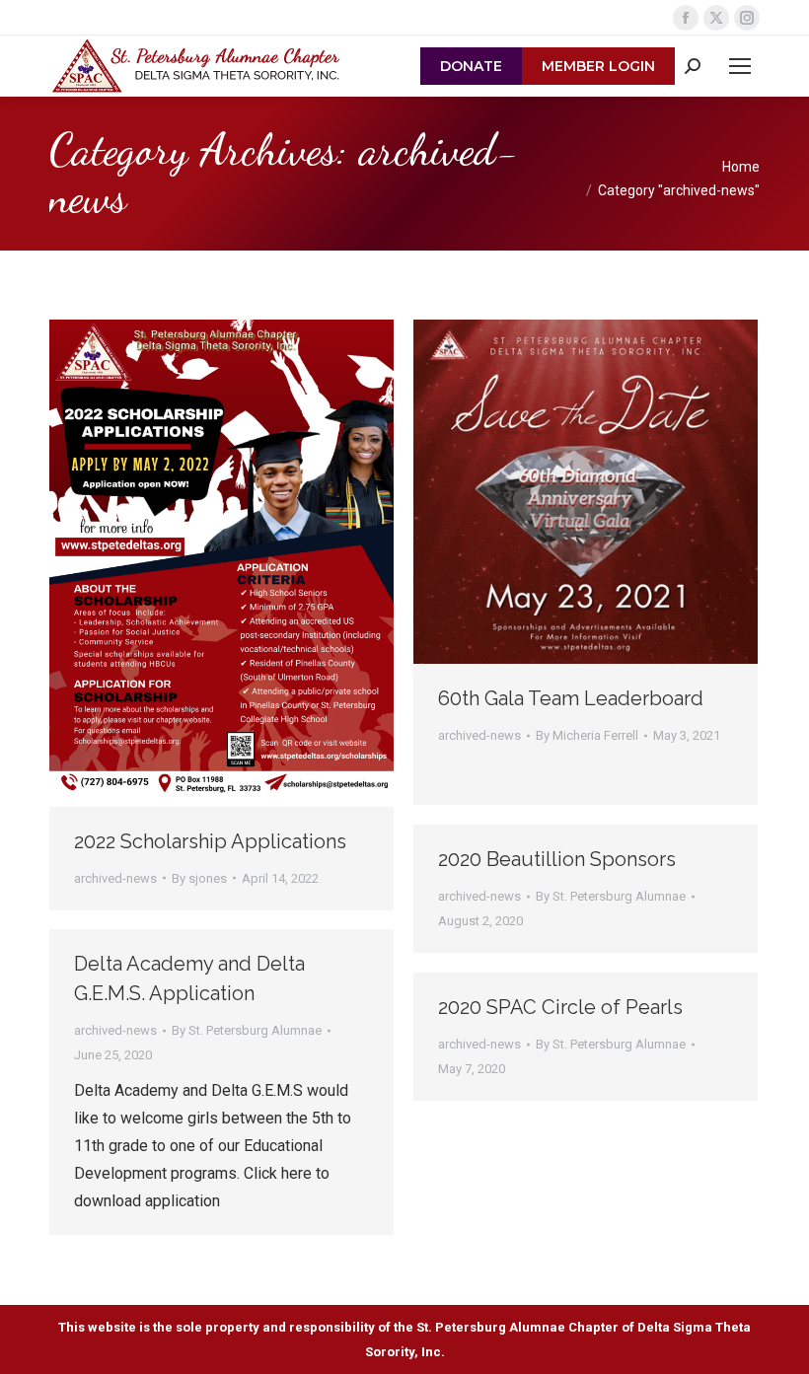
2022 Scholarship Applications (210, 841)
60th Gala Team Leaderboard (570, 698)
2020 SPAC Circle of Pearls (560, 1007)
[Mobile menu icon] (740, 66)
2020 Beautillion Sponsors (557, 859)
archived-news (115, 878)
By (199, 878)
